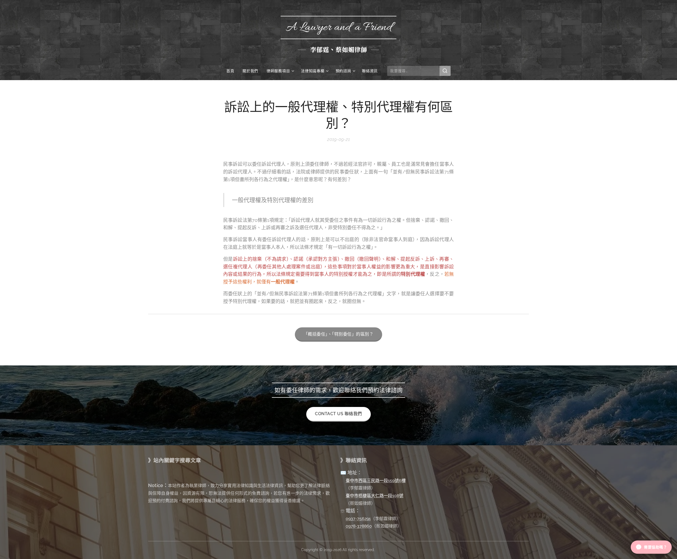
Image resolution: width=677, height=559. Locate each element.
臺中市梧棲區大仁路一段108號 (374, 495)
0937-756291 (358, 518)
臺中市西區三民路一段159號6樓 (376, 480)
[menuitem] (232, 70)
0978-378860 (359, 526)
